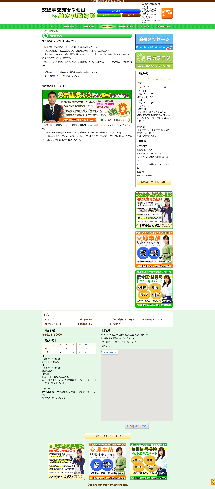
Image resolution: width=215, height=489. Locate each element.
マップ (135, 426)
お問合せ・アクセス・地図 (153, 182)
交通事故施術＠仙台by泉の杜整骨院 (107, 485)
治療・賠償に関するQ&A (123, 319)
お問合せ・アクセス (153, 319)
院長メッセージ (55, 324)
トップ (51, 26)
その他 (115, 324)
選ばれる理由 (86, 319)
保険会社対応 (86, 324)
